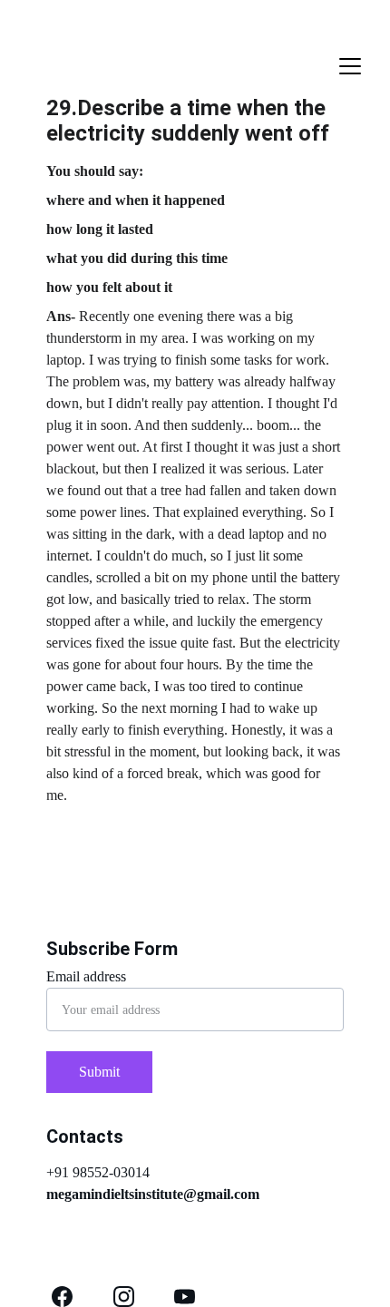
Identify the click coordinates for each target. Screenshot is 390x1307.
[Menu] (350, 66)
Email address (86, 976)
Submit (99, 1071)
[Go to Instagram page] (123, 1296)
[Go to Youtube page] (184, 1296)
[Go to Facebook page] (62, 1296)
